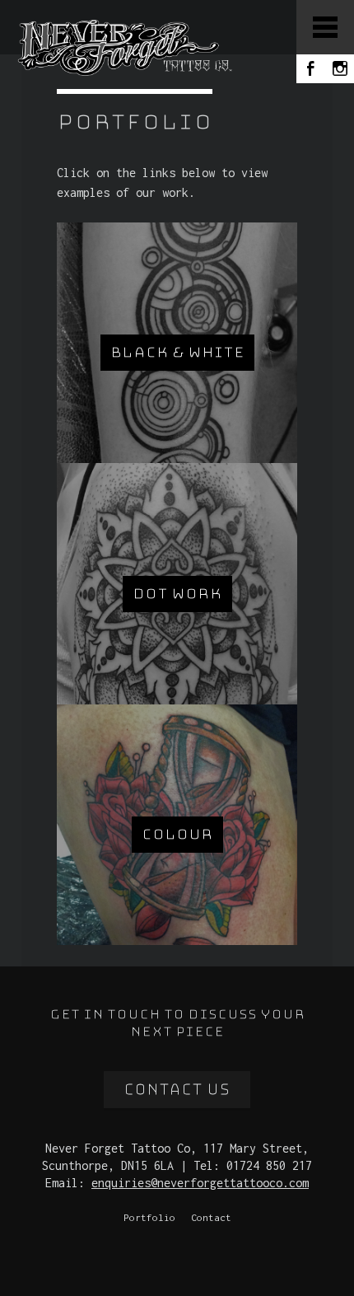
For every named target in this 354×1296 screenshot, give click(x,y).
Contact (211, 1217)
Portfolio (149, 1217)
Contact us (177, 1089)
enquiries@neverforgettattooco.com (200, 1183)
